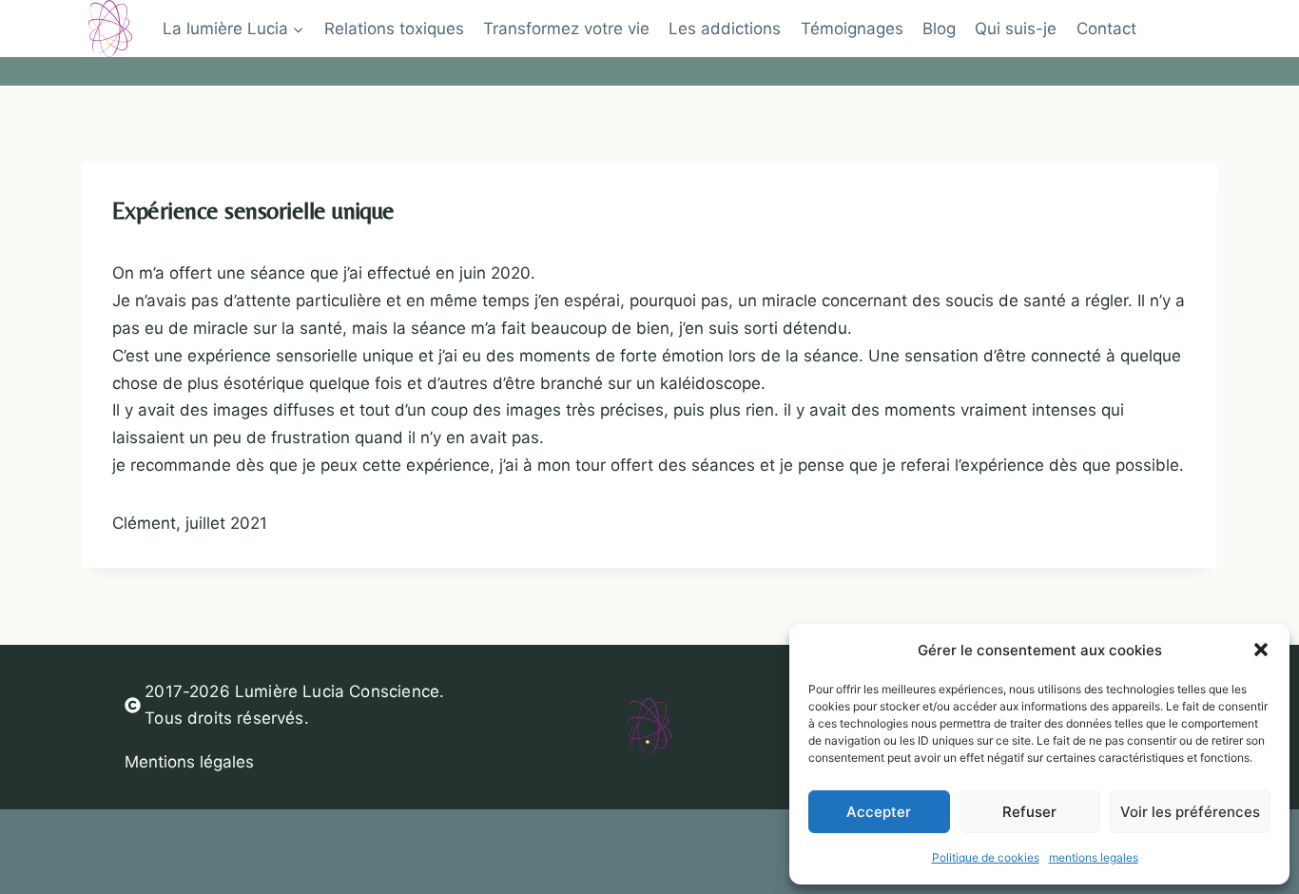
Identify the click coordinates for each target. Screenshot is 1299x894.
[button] (1260, 649)
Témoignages (852, 28)
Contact (1106, 28)
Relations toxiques (394, 28)
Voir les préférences (1190, 812)
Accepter (878, 812)
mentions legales (1093, 857)
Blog (939, 28)
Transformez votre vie (566, 28)
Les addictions (725, 28)
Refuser (1029, 812)
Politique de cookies (985, 857)
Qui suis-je (1016, 28)
